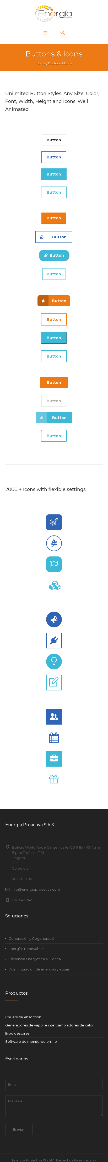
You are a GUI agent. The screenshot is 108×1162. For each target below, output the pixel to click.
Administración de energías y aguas (39, 969)
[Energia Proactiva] (54, 13)
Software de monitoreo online (31, 1041)
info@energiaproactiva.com (36, 889)
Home (41, 63)
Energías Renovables (26, 949)
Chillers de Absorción (23, 1017)
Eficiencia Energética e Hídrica (35, 959)
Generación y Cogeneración (33, 938)
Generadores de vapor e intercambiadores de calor (49, 1025)
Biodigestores (17, 1033)
